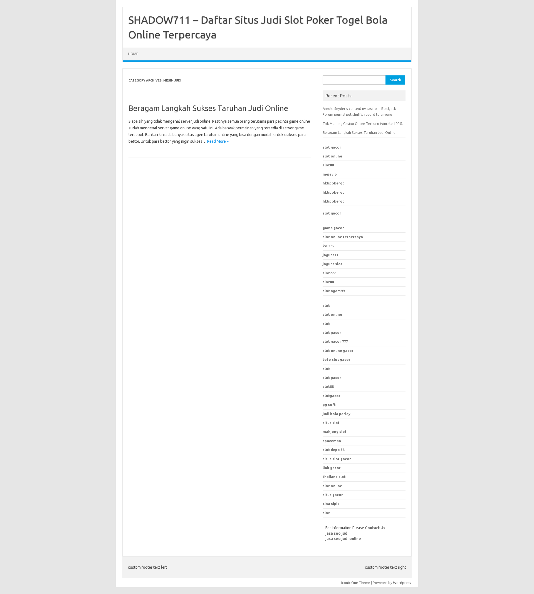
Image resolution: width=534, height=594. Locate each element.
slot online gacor (338, 351)
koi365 (328, 246)
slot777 (329, 273)
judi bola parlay (336, 414)
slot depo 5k (334, 450)
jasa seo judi (336, 533)
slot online (332, 156)
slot (326, 305)
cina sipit (331, 504)
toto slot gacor (336, 359)
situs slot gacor (337, 459)
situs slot (331, 423)
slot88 (328, 165)
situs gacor (333, 495)
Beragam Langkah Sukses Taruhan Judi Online (208, 108)
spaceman (332, 441)
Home (133, 54)
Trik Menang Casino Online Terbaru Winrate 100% (363, 123)
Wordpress (402, 583)
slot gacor (332, 147)
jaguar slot (332, 264)
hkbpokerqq (334, 183)
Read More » (218, 141)
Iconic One (349, 583)
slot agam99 (334, 291)
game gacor (333, 228)
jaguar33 (330, 255)
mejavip (330, 174)
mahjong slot (335, 431)
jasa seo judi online (343, 538)
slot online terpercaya (343, 237)
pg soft (329, 404)
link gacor (332, 468)
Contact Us (375, 528)
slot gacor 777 (335, 341)
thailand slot (334, 477)
